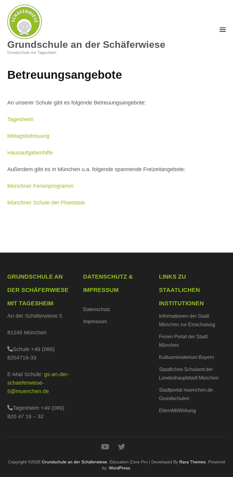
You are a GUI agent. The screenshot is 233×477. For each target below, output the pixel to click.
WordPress (119, 467)
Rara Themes (192, 461)
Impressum (95, 321)
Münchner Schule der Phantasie (46, 203)
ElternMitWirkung (177, 410)
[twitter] (121, 447)
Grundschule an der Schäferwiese (86, 44)
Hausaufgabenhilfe (30, 153)
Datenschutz (96, 309)
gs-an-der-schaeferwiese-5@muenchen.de (38, 382)
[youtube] (105, 447)
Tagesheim (20, 119)
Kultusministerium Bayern (186, 357)
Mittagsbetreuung (28, 136)
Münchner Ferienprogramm (40, 186)
